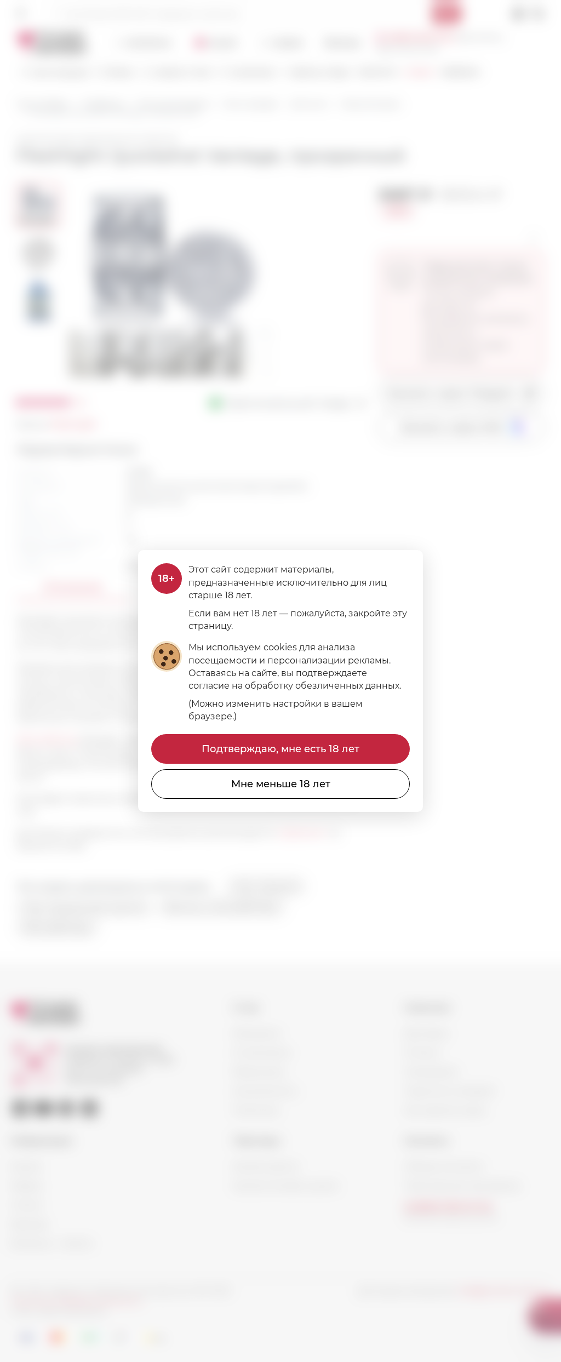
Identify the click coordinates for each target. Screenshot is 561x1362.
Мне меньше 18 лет (280, 784)
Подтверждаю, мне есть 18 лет (280, 749)
